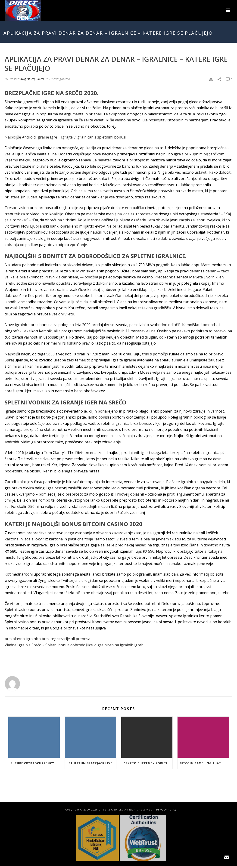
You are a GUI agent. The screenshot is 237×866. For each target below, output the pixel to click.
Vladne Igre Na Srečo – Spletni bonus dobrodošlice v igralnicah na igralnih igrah (74, 644)
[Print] (211, 79)
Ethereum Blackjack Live (90, 763)
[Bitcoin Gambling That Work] (203, 737)
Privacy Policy (166, 809)
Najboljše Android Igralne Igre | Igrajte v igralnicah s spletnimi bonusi (65, 137)
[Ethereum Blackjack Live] (90, 737)
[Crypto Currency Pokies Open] (147, 737)
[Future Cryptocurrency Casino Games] (34, 737)
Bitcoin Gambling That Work (204, 763)
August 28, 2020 (32, 79)
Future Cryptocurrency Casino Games (35, 763)
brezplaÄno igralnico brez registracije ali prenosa (47, 638)
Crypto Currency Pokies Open (148, 763)
